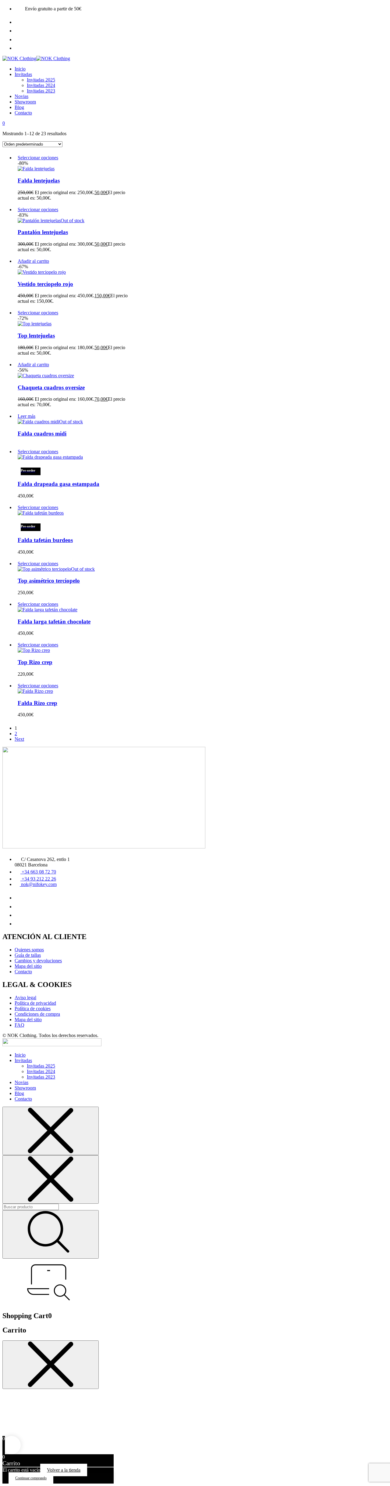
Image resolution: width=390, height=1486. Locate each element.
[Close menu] (50, 1131)
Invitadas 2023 (41, 90)
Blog (19, 107)
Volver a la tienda (63, 1470)
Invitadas (23, 74)
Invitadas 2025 (41, 79)
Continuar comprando (31, 1478)
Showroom (25, 101)
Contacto (23, 112)
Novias (21, 96)
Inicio (20, 68)
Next (19, 739)
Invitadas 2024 (41, 85)
